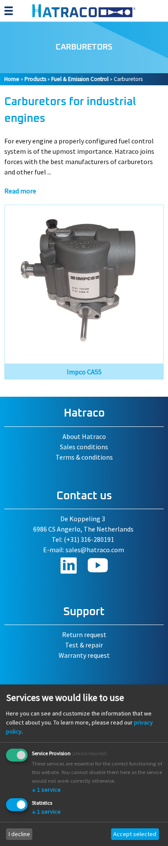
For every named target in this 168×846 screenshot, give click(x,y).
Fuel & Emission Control (80, 79)
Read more (20, 191)
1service (46, 789)
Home (11, 79)
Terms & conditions (84, 457)
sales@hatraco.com (94, 549)
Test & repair (84, 645)
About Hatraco (84, 436)
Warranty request (84, 655)
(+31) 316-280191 (89, 539)
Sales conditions (84, 446)
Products (35, 79)
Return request (84, 634)
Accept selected (134, 834)
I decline (19, 834)
